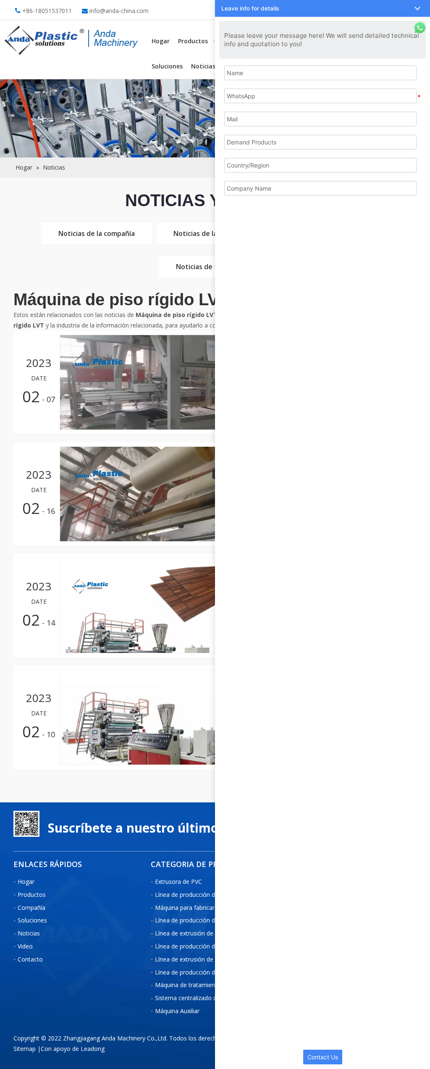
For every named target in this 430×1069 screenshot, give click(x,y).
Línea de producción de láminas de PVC (208, 972)
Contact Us (322, 1057)
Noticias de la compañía (96, 233)
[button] (322, 8)
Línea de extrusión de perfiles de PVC (205, 959)
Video (25, 946)
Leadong (93, 1049)
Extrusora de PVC (178, 882)
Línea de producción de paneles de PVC (208, 946)
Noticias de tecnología (212, 266)
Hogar (26, 882)
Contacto (30, 959)
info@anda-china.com (119, 11)
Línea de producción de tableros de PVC (209, 920)
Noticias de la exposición (213, 233)
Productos (32, 895)
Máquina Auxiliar (177, 1011)
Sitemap (24, 1049)
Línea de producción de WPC (194, 895)
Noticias (29, 933)
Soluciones (32, 920)
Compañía (31, 908)
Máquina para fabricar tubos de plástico (209, 908)
